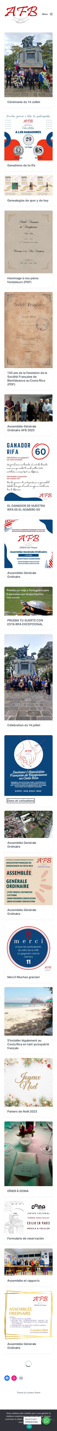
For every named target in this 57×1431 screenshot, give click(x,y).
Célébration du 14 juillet (23, 725)
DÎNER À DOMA (17, 1191)
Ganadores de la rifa (21, 165)
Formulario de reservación (25, 1238)
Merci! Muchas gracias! (23, 977)
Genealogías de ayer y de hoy (28, 200)
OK (29, 1426)
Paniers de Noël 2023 (22, 1111)
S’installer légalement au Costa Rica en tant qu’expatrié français (28, 1044)
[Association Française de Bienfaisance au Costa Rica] (21, 14)
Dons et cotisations (20, 801)
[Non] (53, 1420)
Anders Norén (33, 1392)
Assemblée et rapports (23, 1280)
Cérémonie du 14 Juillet (23, 102)
